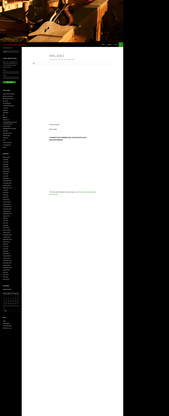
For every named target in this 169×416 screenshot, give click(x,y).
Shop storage (6, 135)
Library (109, 44)
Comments (7, 325)
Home (103, 44)
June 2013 (5, 274)
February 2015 (7, 230)
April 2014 (5, 251)
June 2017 (5, 173)
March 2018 (6, 169)
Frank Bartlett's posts (8, 105)
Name (4, 70)
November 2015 (7, 209)
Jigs (4, 115)
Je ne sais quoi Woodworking (14, 45)
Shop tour (5, 138)
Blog (115, 44)
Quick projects (7, 126)
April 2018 (5, 166)
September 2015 (7, 213)
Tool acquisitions (7, 142)
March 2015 (6, 227)
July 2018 (5, 159)
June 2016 (5, 192)
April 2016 (5, 197)
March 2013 (6, 279)
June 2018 (5, 162)
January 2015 (6, 232)
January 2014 (6, 258)
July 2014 (5, 244)
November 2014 (7, 234)
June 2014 (5, 246)
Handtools (5, 112)
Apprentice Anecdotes (9, 94)
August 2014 (6, 241)
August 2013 (6, 270)
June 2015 (5, 220)
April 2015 (5, 225)
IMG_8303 (72, 59)
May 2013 (5, 277)
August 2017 (6, 171)
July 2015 (5, 218)
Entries (6, 323)
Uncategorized (7, 145)
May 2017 (5, 176)
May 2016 (5, 195)
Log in (4, 321)
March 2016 (6, 199)
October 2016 (6, 185)
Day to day (5, 101)
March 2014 (6, 253)
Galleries (5, 110)
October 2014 (6, 237)
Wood (4, 147)
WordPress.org (7, 328)
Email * (5, 75)
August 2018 (6, 157)
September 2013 (7, 267)
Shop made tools (7, 133)
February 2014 (7, 256)
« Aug (5, 310)
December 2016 (7, 180)
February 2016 (7, 202)
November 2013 (7, 263)
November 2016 (7, 183)
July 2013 (5, 272)
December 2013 (7, 260)
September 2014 (7, 239)
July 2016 (5, 190)
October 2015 (6, 211)
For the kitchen (7, 103)
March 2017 (6, 178)
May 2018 (5, 164)
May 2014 (5, 249)
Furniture (5, 108)
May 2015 (5, 223)
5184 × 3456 (63, 59)
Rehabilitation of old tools (9, 128)
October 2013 (6, 265)
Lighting (5, 117)
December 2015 (7, 206)
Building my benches (8, 98)
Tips (4, 140)
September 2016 (7, 187)
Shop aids (5, 131)
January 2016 (6, 204)
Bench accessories (8, 96)
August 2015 (6, 216)
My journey (6, 119)
